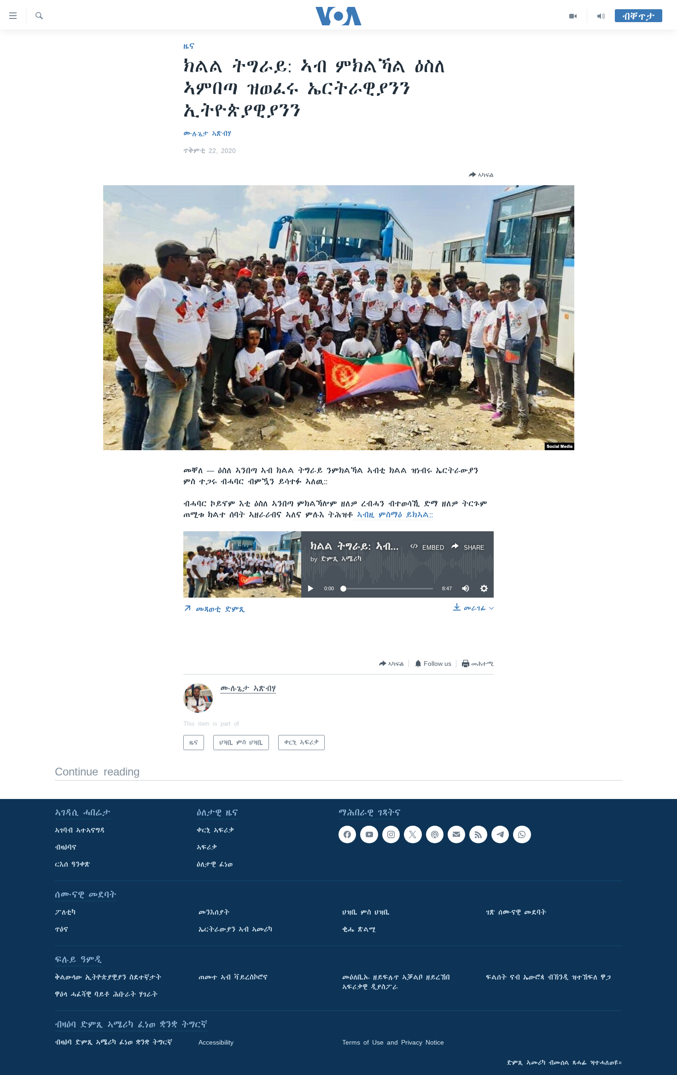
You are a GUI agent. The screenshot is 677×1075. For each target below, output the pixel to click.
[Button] (481, 174)
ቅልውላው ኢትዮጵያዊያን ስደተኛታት (108, 977)
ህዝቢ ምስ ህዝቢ (366, 912)
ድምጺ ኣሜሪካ (341, 559)
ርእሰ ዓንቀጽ (72, 864)
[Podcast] (435, 834)
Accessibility (215, 1042)
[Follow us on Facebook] (347, 834)
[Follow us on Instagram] (391, 834)
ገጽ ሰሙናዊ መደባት (516, 912)
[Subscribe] (456, 834)
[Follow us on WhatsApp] (522, 834)
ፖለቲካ (65, 912)
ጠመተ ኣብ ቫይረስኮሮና (233, 977)
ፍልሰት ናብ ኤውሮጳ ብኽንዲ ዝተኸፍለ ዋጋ (548, 977)
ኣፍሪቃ (207, 847)
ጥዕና (61, 929)
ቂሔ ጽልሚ (359, 929)
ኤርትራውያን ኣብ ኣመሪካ (235, 929)
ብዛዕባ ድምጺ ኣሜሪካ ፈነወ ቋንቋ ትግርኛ (113, 1042)
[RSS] (478, 834)
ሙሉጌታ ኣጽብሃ (207, 133)
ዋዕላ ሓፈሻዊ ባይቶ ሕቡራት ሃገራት (106, 994)
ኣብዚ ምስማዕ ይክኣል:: (393, 514)
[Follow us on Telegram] (500, 834)
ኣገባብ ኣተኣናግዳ (80, 830)
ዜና (189, 46)
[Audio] (601, 16)
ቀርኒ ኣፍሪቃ (215, 830)
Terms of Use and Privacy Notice (393, 1042)
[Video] (573, 16)
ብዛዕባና (65, 847)
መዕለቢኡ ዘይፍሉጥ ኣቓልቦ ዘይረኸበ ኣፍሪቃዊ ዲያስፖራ (396, 982)
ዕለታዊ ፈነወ (215, 864)
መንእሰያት (213, 912)
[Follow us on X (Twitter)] (412, 834)
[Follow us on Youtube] (369, 834)
